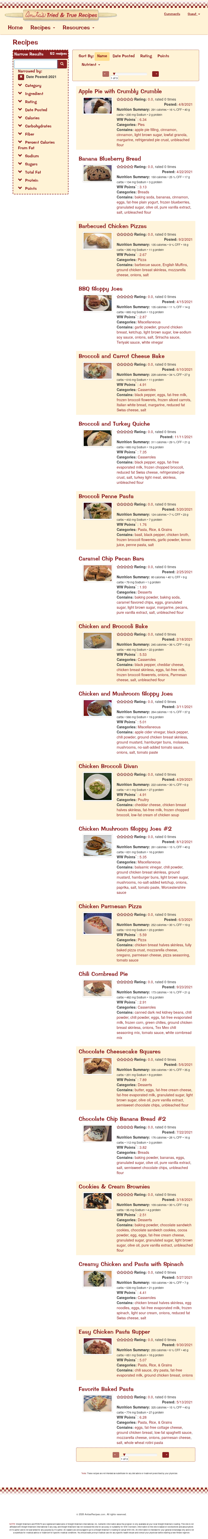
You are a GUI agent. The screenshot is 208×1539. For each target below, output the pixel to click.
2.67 (143, 254)
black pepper (145, 394)
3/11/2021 (185, 706)
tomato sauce (127, 959)
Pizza (142, 259)
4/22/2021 (185, 171)
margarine (125, 139)
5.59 (143, 934)
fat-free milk (176, 394)
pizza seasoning (176, 954)
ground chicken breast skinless (141, 269)
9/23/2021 (185, 986)
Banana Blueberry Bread (110, 159)
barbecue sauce (148, 264)
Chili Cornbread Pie (103, 974)
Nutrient (90, 65)
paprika (123, 887)
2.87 (143, 316)
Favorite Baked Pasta (106, 1389)
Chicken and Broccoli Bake (113, 627)
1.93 (143, 586)
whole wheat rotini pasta (143, 1442)
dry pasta (160, 1370)
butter (139, 1089)
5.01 (143, 721)
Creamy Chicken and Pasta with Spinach (131, 1265)
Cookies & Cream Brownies (114, 1187)
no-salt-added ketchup (156, 882)
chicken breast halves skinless (159, 944)
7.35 (143, 451)
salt (119, 212)
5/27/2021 (185, 1277)
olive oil (152, 207)
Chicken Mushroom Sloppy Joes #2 (125, 829)
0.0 (150, 99)
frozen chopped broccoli (163, 467)
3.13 (143, 186)
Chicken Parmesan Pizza (110, 907)
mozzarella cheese (162, 949)
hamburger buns (157, 742)
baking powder (146, 597)
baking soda (144, 196)
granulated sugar (130, 207)
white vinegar (152, 342)
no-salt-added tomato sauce (160, 747)
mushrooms (126, 747)
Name (102, 56)
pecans (181, 607)
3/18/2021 (185, 1199)
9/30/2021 (185, 1344)
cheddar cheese (170, 664)
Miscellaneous (149, 321)
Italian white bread (131, 404)
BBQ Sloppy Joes (101, 289)
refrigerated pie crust (152, 139)
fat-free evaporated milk (136, 1094)
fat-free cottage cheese (163, 1427)
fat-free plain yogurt (142, 202)
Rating (146, 56)
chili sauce (143, 1370)
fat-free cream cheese (173, 1089)
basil (138, 534)
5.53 (143, 654)
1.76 (143, 524)
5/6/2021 (186, 1064)
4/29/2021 (185, 779)
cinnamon (168, 129)
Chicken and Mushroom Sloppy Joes (126, 694)
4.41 (143, 1292)
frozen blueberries (174, 202)
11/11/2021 (184, 436)
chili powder (126, 736)
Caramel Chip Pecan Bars (111, 559)
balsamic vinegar (148, 866)
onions (135, 274)
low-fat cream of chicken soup (155, 814)
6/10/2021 (185, 369)
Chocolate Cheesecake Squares (120, 1052)
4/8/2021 (186, 104)
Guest (193, 14)
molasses (180, 742)
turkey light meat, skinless (155, 477)
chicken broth (177, 534)
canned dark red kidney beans (159, 1012)
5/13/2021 (185, 1401)
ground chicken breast (162, 1375)
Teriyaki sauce (128, 342)
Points (163, 56)
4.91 (143, 384)
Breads (143, 191)
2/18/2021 (185, 639)
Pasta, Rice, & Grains (155, 529)
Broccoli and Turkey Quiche (114, 424)
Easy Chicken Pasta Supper (114, 1332)
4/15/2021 (185, 301)
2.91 (143, 1002)
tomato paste (147, 752)
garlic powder (145, 326)
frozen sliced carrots (174, 399)
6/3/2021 (186, 919)
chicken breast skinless (135, 669)
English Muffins (175, 264)
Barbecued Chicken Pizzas (113, 227)
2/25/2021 (185, 571)
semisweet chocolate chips (138, 1104)
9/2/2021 (186, 239)
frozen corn (134, 1022)
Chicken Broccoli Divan (108, 767)
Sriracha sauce (167, 337)
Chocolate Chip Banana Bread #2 (122, 1119)
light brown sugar (148, 134)
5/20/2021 (185, 509)
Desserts (145, 592)
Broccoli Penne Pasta (106, 497)
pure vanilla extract (175, 207)
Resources (77, 28)
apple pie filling (147, 129)
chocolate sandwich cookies (153, 1229)
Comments (172, 14)
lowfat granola (175, 134)
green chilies (155, 1022)
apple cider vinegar (150, 731)
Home (15, 28)
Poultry (143, 799)
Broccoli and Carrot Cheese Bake (122, 357)
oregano (123, 954)
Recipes (41, 28)
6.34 (143, 119)
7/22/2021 (185, 1132)
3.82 (143, 1147)
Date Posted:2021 (41, 76)
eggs (121, 202)
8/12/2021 (185, 841)
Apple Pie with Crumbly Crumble (120, 92)
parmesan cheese (146, 954)
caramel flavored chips (135, 602)
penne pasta (136, 544)
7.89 (143, 1079)
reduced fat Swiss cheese (137, 472)
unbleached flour (137, 212)
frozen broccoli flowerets (136, 399)
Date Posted (124, 56)
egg (133, 1234)
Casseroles (147, 389)
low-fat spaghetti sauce (173, 1432)
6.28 (143, 1417)
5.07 (143, 1359)
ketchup (135, 332)
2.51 (143, 1214)
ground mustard (129, 742)
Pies (141, 124)
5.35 (143, 856)
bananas (163, 196)
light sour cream (144, 1312)
